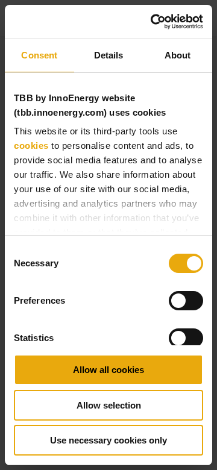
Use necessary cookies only (108, 440)
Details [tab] (109, 55)
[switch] (186, 300)
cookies (31, 145)
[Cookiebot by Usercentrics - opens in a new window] (153, 22)
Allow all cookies (108, 370)
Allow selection (109, 405)
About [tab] (178, 55)
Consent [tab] (39, 55)
